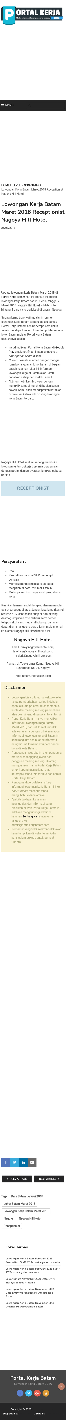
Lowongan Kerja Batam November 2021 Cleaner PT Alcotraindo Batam (30, 1304)
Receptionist (12, 1226)
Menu (9, 105)
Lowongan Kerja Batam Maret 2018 (26, 1211)
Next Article (48, 1178)
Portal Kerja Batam (13, 297)
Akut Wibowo (54, 1413)
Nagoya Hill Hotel (30, 1218)
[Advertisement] (33, 63)
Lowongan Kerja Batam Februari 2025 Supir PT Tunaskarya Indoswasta (33, 1270)
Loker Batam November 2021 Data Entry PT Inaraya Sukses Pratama (32, 1280)
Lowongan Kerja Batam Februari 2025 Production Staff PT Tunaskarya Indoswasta (33, 1260)
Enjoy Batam (26, 1413)
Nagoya (8, 1218)
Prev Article (18, 1178)
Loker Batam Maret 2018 (19, 1203)
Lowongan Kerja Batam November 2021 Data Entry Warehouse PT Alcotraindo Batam (30, 1292)
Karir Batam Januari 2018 (27, 1196)
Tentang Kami (31, 816)
